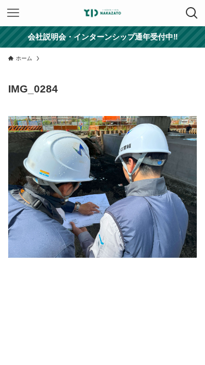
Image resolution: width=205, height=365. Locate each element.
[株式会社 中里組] (102, 13)
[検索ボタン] (192, 13)
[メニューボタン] (13, 13)
